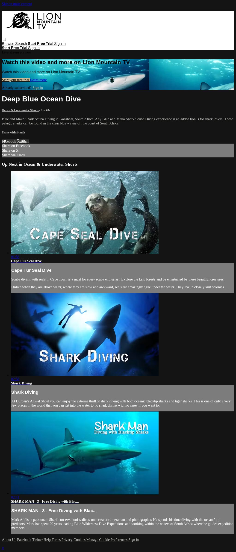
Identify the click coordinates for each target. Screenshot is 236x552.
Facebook (9, 141)
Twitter (37, 540)
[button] (4, 39)
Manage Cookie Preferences (107, 540)
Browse (8, 44)
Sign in (60, 44)
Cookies (80, 540)
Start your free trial (16, 80)
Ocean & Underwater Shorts (20, 110)
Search (21, 44)
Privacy (68, 540)
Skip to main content (17, 4)
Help (48, 540)
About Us (9, 540)
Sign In (34, 48)
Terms (57, 540)
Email (25, 141)
